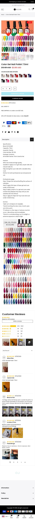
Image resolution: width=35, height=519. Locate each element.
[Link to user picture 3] (17, 411)
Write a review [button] (17, 321)
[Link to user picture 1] (5, 367)
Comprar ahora (17, 98)
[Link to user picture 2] (11, 411)
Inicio (2, 14)
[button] (5, 103)
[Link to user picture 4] (23, 411)
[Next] (31, 31)
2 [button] (13, 462)
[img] (11, 356)
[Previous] (3, 31)
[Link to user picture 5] (30, 411)
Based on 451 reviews (8, 319)
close (3, 1)
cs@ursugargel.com (19, 5)
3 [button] (17, 462)
